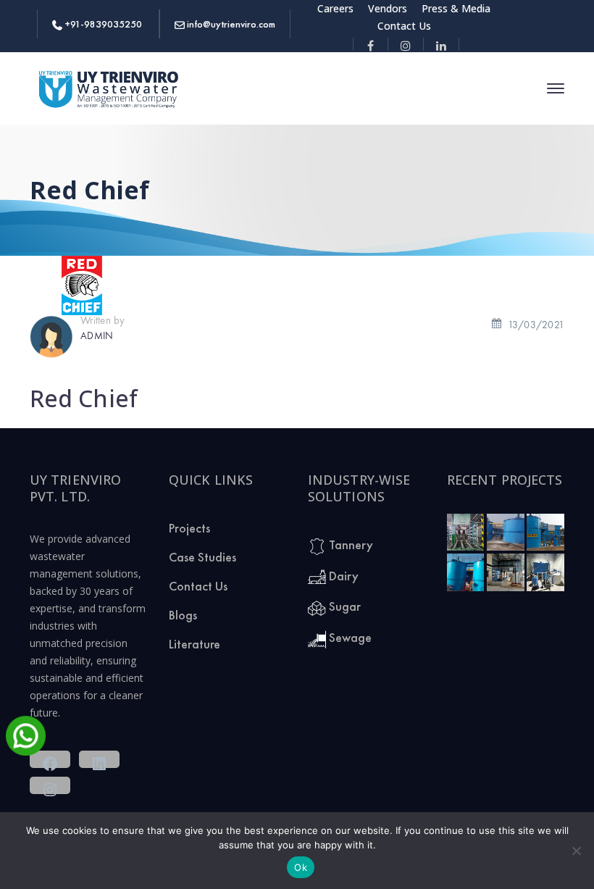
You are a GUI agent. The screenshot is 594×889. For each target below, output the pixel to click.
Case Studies (202, 556)
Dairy (342, 575)
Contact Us (404, 26)
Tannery (349, 544)
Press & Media (456, 8)
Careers (335, 8)
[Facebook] (370, 44)
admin (96, 334)
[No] (576, 850)
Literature (194, 643)
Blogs (183, 614)
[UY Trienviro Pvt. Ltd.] (109, 88)
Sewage (349, 637)
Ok (300, 867)
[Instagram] (406, 44)
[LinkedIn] (441, 44)
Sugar (343, 606)
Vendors (387, 8)
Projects (189, 527)
